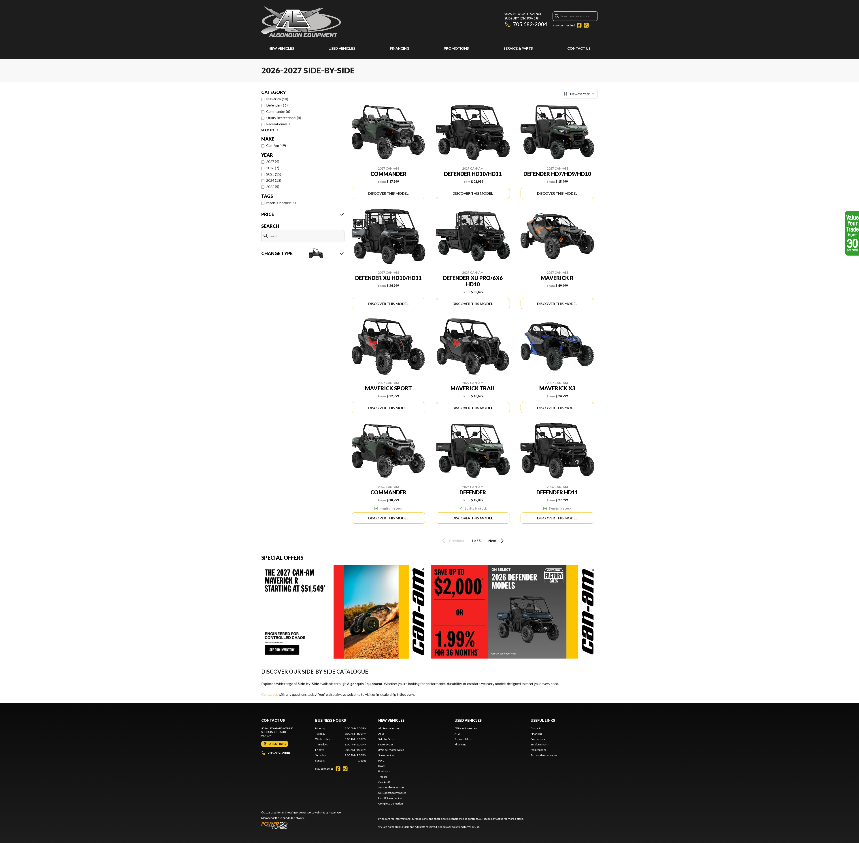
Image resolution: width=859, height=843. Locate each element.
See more (267, 129)
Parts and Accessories (544, 755)
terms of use (471, 826)
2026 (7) (272, 168)
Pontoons (384, 771)
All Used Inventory (466, 728)
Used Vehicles (342, 48)
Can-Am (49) (276, 145)
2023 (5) (272, 186)
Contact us (269, 694)
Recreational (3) (278, 124)
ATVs (381, 733)
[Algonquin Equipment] (301, 21)
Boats (381, 766)
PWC (381, 760)
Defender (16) (277, 105)
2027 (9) (272, 161)
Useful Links (543, 720)
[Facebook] (579, 25)
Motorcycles (385, 744)
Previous (456, 540)
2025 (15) (273, 174)
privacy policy (451, 826)
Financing (399, 48)
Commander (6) (278, 111)
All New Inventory (389, 728)
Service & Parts (518, 48)
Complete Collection (390, 803)
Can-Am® (384, 782)
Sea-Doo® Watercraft (391, 787)
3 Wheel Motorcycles (391, 749)
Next (492, 540)
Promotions (456, 48)
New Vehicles (281, 48)
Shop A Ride (286, 818)
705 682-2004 (530, 24)
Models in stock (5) (281, 203)
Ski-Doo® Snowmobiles (392, 792)
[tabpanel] (340, 744)
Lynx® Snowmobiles (390, 798)
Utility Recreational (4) (283, 117)
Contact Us (579, 48)
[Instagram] (586, 25)
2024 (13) (273, 180)
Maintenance (538, 749)
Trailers (382, 776)
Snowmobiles (386, 755)
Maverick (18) (277, 99)
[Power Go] (301, 825)
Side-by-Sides (386, 739)
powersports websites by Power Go (320, 812)
